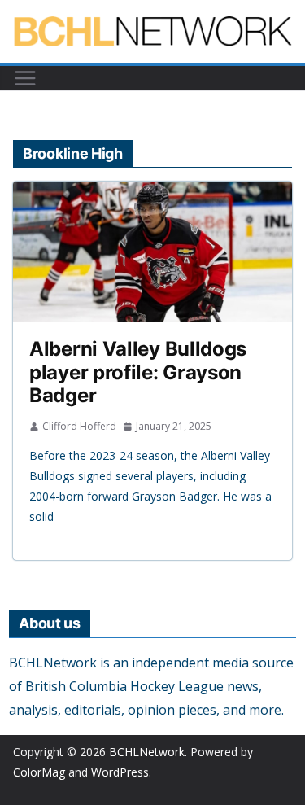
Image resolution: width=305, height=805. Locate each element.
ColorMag (39, 772)
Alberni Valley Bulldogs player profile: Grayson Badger (137, 372)
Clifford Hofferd (79, 426)
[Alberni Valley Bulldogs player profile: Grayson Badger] (152, 252)
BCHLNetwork (147, 751)
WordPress (120, 772)
